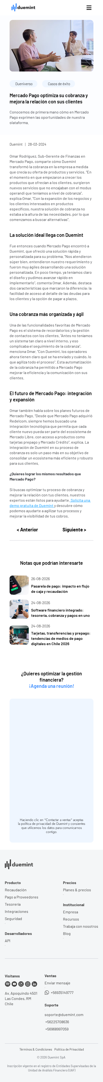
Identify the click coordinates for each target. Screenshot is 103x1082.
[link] (51, 585)
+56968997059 (57, 1029)
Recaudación (16, 889)
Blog (67, 933)
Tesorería (13, 904)
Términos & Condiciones (35, 1049)
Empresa (70, 912)
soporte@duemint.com (64, 1014)
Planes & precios (77, 889)
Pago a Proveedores (21, 897)
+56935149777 (62, 992)
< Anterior (27, 529)
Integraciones (16, 911)
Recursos (71, 919)
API (7, 940)
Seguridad (13, 918)
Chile (9, 1003)
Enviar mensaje (57, 983)
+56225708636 (57, 1021)
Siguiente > (74, 529)
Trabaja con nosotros (80, 926)
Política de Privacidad (69, 1049)
